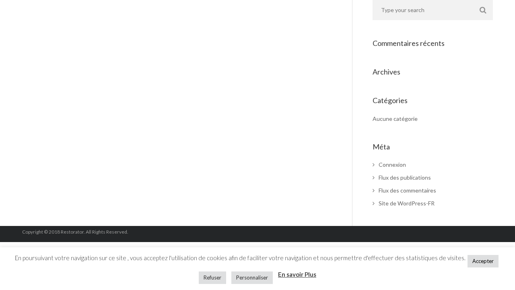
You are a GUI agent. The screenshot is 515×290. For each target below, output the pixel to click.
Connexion (392, 164)
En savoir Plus (297, 274)
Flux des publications (405, 177)
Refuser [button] (212, 277)
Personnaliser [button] (252, 277)
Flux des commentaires (407, 190)
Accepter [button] (483, 261)
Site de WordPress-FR (407, 203)
